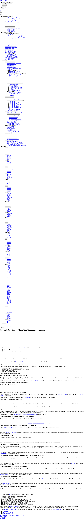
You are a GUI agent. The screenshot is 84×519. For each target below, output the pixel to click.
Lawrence (8, 194)
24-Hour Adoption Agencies (12, 34)
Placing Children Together (11, 67)
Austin (8, 269)
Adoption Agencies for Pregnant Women (11, 33)
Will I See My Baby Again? (12, 126)
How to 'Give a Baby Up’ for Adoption (14, 63)
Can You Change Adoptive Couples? (13, 109)
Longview (9, 289)
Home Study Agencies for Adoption (11, 57)
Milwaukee (9, 322)
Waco (8, 304)
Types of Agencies (11, 515)
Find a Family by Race (13, 103)
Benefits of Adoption (13, 72)
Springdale (9, 159)
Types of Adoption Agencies (7, 3)
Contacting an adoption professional (10, 509)
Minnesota (6, 212)
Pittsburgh (9, 249)
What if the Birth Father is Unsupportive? (7, 341)
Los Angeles (9, 162)
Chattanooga (9, 259)
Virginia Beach (9, 312)
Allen (8, 266)
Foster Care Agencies (8, 41)
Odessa (8, 295)
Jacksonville (9, 174)
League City (9, 287)
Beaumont (9, 270)
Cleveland (9, 242)
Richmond (9, 311)
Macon (8, 183)
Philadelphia (9, 248)
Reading (8, 250)
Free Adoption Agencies (9, 59)
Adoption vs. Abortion (13, 118)
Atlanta (8, 180)
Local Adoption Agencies (9, 45)
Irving (8, 284)
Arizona (6, 147)
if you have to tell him (40, 468)
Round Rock (9, 300)
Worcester (8, 211)
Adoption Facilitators (10, 30)
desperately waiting (3, 453)
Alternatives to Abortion (13, 117)
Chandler (8, 148)
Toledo (8, 244)
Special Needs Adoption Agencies (11, 47)
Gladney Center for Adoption (7, 512)
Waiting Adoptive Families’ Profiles (13, 97)
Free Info (1, 10)
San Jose (8, 165)
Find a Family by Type (13, 101)
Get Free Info (2, 518)
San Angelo (9, 301)
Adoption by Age (12, 89)
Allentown (9, 246)
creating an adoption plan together (35, 380)
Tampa (8, 178)
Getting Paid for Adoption (11, 64)
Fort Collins (9, 171)
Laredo (8, 286)
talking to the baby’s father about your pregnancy (23, 361)
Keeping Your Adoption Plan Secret (13, 144)
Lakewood (9, 172)
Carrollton (9, 272)
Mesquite (8, 293)
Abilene (8, 265)
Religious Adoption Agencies (9, 53)
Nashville (8, 263)
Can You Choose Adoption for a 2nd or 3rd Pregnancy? (19, 76)
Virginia (6, 306)
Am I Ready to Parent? (13, 116)
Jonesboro (9, 157)
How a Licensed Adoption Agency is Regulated (13, 22)
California (6, 160)
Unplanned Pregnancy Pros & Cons (13, 124)
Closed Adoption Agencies (9, 49)
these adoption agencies (57, 509)
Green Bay (9, 320)
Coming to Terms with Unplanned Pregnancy (15, 120)
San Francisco (9, 164)
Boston (8, 208)
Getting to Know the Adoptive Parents (14, 131)
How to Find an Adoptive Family (13, 99)
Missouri (6, 223)
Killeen (8, 285)
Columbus (9, 182)
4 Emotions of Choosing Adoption (15, 92)
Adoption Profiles (10, 108)
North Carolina (7, 232)
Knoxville (8, 261)
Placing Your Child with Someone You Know (15, 143)
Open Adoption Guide (11, 127)
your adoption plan (26, 397)
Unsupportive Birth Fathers (12, 138)
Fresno (8, 161)
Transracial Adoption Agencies (10, 46)
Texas (6, 264)
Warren (8, 221)
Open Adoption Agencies (9, 48)
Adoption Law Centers (11, 29)
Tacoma (8, 317)
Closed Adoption (10, 129)
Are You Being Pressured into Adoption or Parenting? (16, 145)
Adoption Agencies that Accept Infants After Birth (16, 37)
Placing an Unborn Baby (13, 84)
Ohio (6, 238)
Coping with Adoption (13, 94)
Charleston (9, 252)
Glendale (8, 149)
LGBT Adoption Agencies (9, 50)
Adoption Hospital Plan (11, 66)
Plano (8, 298)
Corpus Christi (9, 274)
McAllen (8, 291)
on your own (71, 380)
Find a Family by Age (13, 105)
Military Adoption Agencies (10, 52)
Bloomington (9, 213)
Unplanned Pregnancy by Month (15, 119)
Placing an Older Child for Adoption (15, 88)
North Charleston (10, 255)
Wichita (8, 200)
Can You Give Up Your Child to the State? (16, 80)
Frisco (8, 279)
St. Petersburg (9, 177)
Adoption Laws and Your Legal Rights (14, 68)
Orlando (8, 176)
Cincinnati (9, 241)
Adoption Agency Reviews (9, 24)
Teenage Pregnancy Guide (11, 122)
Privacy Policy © (3, 517)
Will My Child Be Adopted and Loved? (16, 95)
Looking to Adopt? (8, 325)
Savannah (8, 184)
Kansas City (9, 193)
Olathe (8, 196)
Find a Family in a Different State (15, 107)
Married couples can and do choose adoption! (36, 423)
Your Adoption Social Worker (12, 141)
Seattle (8, 315)
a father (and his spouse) (47, 457)
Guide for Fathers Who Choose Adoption (14, 137)
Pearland (8, 297)
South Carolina (7, 251)
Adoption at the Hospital (13, 86)
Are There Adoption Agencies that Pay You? (15, 35)
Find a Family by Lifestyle (14, 106)
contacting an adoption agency (11, 432)
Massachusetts (7, 207)
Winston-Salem (9, 237)
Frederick (8, 203)
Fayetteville (9, 155)
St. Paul (8, 216)
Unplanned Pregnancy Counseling (13, 123)
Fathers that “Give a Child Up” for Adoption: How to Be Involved (12, 340)
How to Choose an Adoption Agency (11, 20)
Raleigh (8, 236)
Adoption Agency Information (7, 2)
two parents (73, 463)
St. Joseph (9, 230)
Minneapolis (9, 214)
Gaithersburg (9, 204)
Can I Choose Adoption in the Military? (16, 79)
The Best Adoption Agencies (10, 25)
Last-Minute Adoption (13, 85)
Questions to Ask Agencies (9, 23)
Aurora (8, 167)
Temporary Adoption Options (14, 90)
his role (12, 401)
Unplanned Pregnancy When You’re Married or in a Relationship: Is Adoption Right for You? (17, 339)
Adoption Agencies (3, 0)
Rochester (8, 215)
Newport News (9, 308)
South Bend (9, 191)
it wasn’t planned (20, 343)
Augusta (8, 181)
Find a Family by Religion (14, 102)
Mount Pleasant (9, 254)
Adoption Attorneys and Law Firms (13, 28)
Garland (8, 280)
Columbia (8, 224)
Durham (8, 234)
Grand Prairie (9, 281)
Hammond (9, 189)
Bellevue (8, 314)
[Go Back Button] (0, 12)
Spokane (8, 316)
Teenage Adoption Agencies (12, 39)
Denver (8, 170)
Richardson (9, 299)
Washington (7, 313)
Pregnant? (4, 60)
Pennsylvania (7, 245)
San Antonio (9, 302)
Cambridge (9, 209)
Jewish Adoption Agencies (11, 55)
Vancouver (9, 318)
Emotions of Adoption (10, 91)
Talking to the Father (10, 134)
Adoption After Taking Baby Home (15, 87)
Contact (4, 7)
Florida (6, 173)
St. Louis (8, 231)
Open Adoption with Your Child (10, 125)
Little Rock (9, 158)
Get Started (2, 337)
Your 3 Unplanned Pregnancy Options (13, 113)
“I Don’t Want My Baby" (11, 121)
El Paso (8, 277)
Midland (8, 294)
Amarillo (8, 267)
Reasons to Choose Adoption (14, 71)
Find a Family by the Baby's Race (15, 104)
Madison (8, 321)
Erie (7, 247)
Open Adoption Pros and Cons (12, 132)
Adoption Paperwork (10, 69)
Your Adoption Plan (10, 65)
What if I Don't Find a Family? (12, 110)
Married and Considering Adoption (13, 135)
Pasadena (8, 296)
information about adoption (62, 394)
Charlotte (8, 233)
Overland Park (9, 197)
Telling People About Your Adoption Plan (14, 142)
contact (10, 494)
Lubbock (8, 290)
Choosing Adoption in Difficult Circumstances (17, 77)
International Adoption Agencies (10, 42)
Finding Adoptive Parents (9, 96)
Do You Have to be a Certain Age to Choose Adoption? (19, 75)
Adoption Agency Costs (9, 21)
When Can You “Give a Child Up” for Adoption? (15, 83)
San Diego (9, 163)
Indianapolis (9, 190)
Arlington (8, 268)
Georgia (6, 179)
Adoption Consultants (11, 31)
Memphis (8, 262)
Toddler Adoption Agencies (10, 58)
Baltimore (8, 202)
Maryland (6, 201)
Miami (8, 175)
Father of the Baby (8, 133)
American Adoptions (6, 511)
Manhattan (9, 195)
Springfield (9, 210)
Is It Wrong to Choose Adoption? (15, 93)
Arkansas (6, 154)
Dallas (8, 275)
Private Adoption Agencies (9, 40)
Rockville (8, 205)
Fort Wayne (9, 188)
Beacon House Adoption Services (8, 513)
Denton (8, 276)
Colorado (6, 166)
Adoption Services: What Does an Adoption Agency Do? (15, 18)
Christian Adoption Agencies (12, 54)
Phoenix (8, 151)
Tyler (8, 303)
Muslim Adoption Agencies (12, 56)
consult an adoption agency (45, 478)
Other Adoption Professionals (10, 27)
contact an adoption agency (5, 474)
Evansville (9, 187)
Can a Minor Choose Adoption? (15, 74)
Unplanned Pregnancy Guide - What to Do (14, 112)
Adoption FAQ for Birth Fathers (13, 139)
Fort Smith (9, 156)
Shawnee (8, 198)
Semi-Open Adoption (11, 128)
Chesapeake (9, 307)
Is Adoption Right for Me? (11, 70)
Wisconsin (6, 319)
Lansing (8, 220)
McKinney (9, 292)
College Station (9, 273)
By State (4, 6)
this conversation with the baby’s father (19, 347)
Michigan (6, 217)
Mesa (8, 150)
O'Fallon (8, 228)
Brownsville (9, 271)
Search (1, 13)
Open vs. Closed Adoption (11, 130)
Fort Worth (9, 278)
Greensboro (9, 235)
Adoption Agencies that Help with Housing (15, 36)
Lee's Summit (9, 227)
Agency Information (3, 515)
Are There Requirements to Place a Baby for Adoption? (16, 73)
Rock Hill (8, 256)
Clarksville (9, 260)
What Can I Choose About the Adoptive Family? (15, 100)
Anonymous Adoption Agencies (12, 38)
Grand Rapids (9, 219)
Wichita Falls (9, 305)
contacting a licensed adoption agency (10, 427)
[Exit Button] (1, 12)
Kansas (6, 192)
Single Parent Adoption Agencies (11, 51)
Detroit (8, 218)
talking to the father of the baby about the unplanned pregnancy (25, 414)
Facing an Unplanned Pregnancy (10, 111)
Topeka (8, 199)
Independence (9, 225)
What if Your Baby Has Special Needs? (16, 78)
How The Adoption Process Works (11, 17)
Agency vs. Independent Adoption (11, 19)
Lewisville (9, 288)
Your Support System (8, 140)
